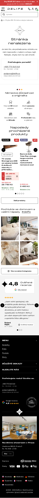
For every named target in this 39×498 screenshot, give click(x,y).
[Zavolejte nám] (29, 9)
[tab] (15, 193)
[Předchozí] (3, 150)
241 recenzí (22, 290)
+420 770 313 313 (12, 67)
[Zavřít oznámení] (37, 1)
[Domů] (15, 9)
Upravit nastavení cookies (23, 492)
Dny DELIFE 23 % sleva (12, 2)
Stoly (4, 357)
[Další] (35, 150)
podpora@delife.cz (12, 73)
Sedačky (6, 345)
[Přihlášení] (32, 9)
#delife (26, 212)
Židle (4, 349)
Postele (5, 353)
